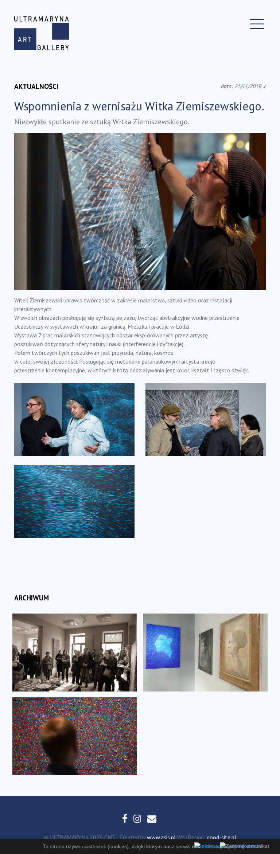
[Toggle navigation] (257, 24)
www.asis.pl (161, 837)
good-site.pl (221, 837)
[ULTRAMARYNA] (41, 33)
